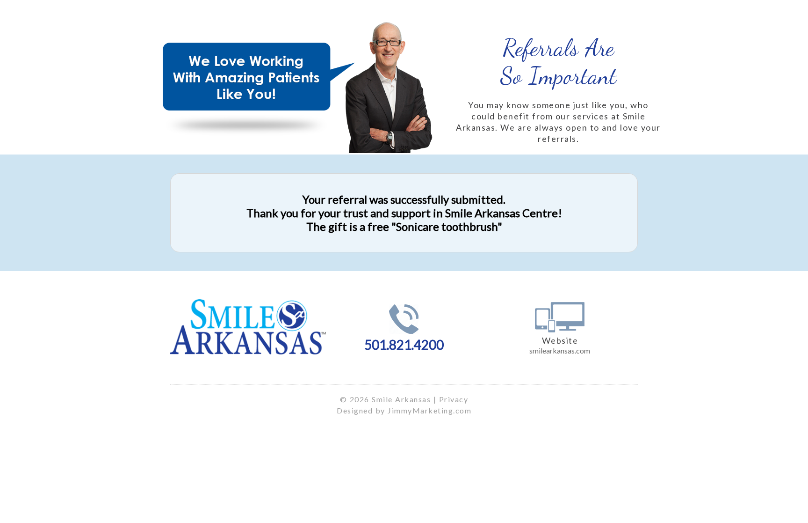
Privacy (454, 399)
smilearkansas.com (559, 350)
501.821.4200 (404, 345)
